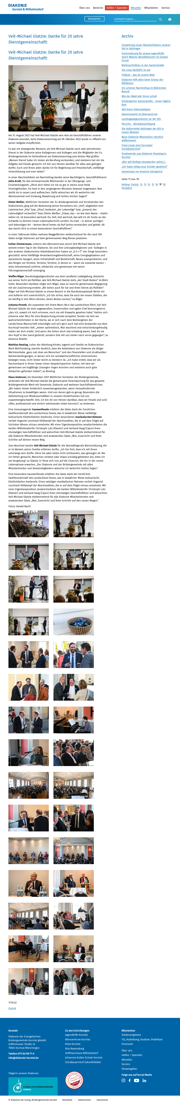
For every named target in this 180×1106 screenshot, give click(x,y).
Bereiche (98, 7)
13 (145, 184)
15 (153, 184)
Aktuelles (136, 7)
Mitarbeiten (151, 7)
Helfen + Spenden (117, 7)
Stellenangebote (131, 1034)
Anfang (126, 184)
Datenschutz (84, 1100)
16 (156, 184)
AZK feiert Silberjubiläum (136, 109)
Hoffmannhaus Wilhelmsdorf (81, 1053)
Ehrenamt (127, 1044)
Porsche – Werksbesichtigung (138, 123)
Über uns (84, 7)
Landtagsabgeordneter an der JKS (141, 119)
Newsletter (94, 18)
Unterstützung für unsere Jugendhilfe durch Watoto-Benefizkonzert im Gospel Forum (145, 57)
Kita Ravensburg (74, 1048)
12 (141, 184)
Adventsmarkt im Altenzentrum (140, 114)
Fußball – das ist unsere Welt (138, 74)
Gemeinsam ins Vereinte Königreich (142, 171)
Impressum (102, 1100)
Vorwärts (127, 188)
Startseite (67, 1100)
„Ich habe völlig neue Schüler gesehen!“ (144, 166)
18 (164, 184)
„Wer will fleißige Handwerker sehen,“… (144, 161)
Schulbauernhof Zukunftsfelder (83, 1062)
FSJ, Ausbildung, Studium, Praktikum (142, 1039)
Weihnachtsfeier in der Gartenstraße (143, 65)
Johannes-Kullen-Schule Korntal (83, 1057)
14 (149, 184)
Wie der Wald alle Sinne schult (139, 96)
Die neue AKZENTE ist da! (136, 70)
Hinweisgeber (129, 1068)
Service (165, 7)
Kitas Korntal (72, 1044)
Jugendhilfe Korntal (76, 1034)
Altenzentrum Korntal (77, 1039)
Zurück (12, 1008)
